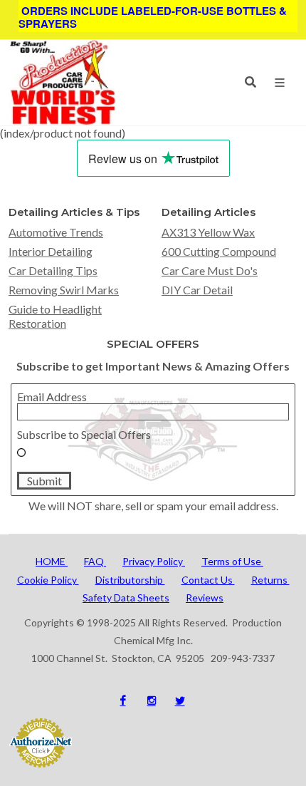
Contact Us (208, 580)
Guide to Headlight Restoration (55, 315)
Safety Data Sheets (126, 597)
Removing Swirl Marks (64, 289)
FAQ (95, 561)
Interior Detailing (51, 251)
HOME (52, 561)
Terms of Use (232, 561)
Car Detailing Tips (53, 270)
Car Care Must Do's (210, 270)
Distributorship (130, 580)
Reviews (204, 597)
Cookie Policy (48, 580)
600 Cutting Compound (219, 251)
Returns (270, 580)
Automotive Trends (56, 232)
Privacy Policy (153, 561)
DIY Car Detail (197, 289)
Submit (44, 480)
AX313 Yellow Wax (208, 232)
